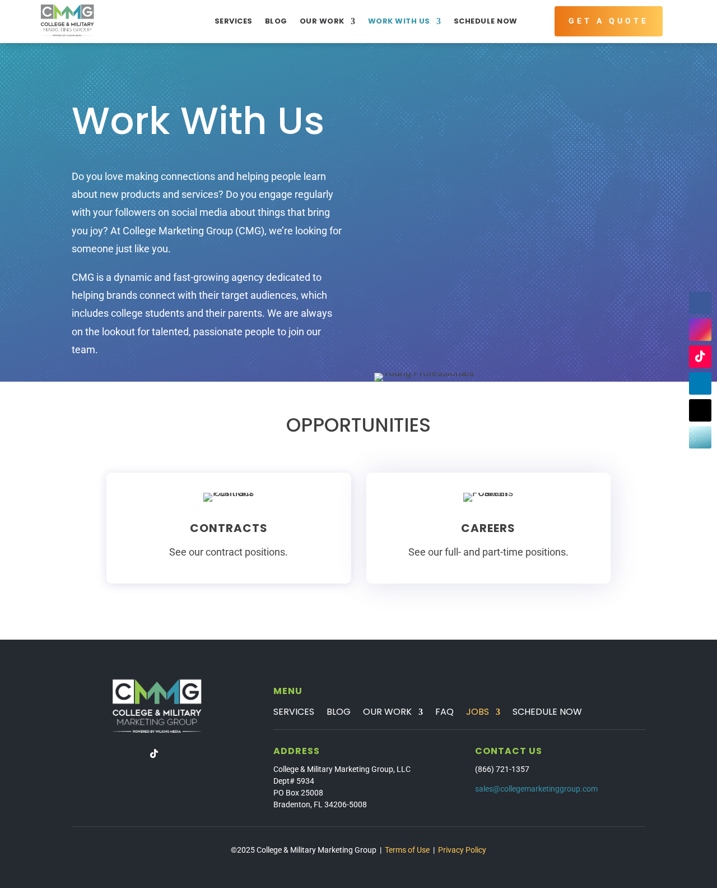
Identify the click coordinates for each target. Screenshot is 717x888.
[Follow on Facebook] (700, 303)
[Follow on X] (700, 410)
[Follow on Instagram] (700, 329)
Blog (276, 21)
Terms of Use (407, 849)
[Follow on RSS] (700, 437)
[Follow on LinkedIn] (700, 383)
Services (234, 21)
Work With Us (399, 21)
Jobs (477, 713)
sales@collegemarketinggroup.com (536, 788)
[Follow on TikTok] (700, 356)
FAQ (444, 713)
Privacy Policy (462, 849)
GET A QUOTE (609, 20)
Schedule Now (486, 21)
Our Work (322, 21)
